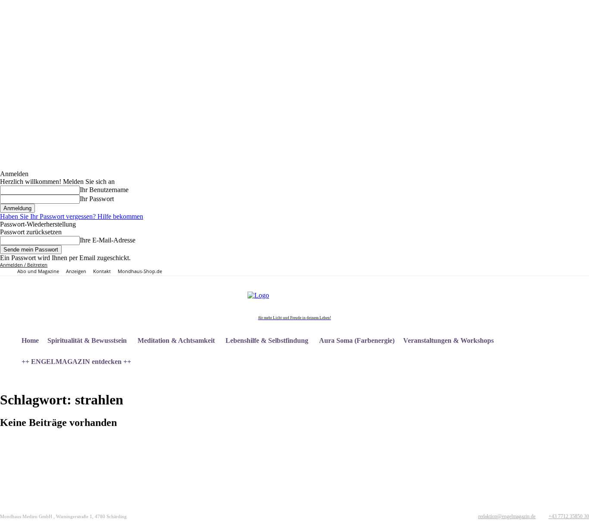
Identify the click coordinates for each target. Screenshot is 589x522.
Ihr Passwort (97, 198)
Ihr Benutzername (104, 189)
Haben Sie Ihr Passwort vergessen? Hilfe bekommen (71, 216)
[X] (506, 269)
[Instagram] (486, 269)
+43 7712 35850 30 (568, 516)
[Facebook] (476, 269)
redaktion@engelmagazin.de (507, 516)
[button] (578, 382)
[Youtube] (515, 269)
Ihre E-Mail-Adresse (107, 240)
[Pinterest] (496, 269)
